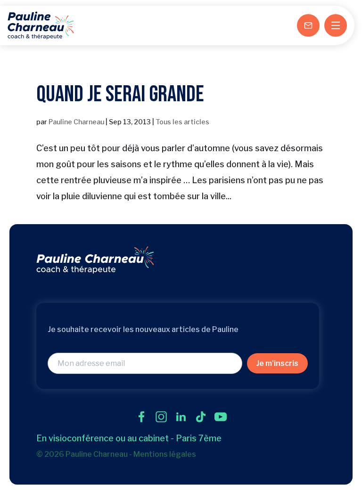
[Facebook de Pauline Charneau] (141, 417)
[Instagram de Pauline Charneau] (161, 417)
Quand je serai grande (120, 94)
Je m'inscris (277, 363)
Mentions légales (164, 454)
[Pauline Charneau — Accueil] (41, 25)
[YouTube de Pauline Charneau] (220, 417)
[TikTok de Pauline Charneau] (201, 417)
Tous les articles (182, 122)
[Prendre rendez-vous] (308, 25)
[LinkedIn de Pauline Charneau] (181, 417)
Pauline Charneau (76, 122)
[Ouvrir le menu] (335, 25)
